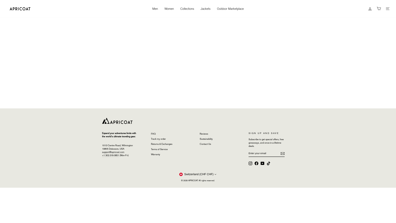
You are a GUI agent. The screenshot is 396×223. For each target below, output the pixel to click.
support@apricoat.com (113, 152)
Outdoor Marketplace (230, 9)
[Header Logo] (20, 9)
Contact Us (205, 144)
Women (169, 9)
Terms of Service (159, 149)
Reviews (204, 133)
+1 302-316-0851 (110, 155)
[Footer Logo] (193, 121)
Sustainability (206, 139)
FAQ (153, 133)
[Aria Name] (283, 153)
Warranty (155, 154)
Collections (187, 9)
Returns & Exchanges (161, 144)
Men (155, 9)
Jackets (206, 9)
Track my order (158, 139)
